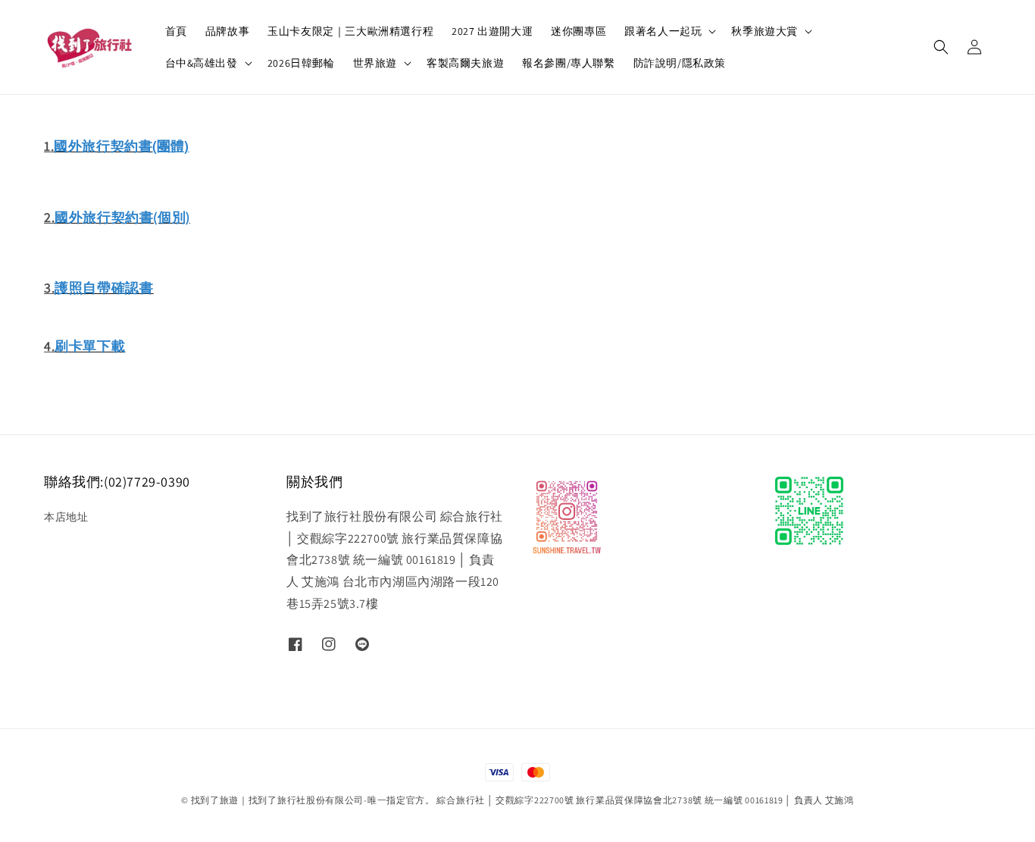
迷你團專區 (578, 31)
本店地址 (66, 517)
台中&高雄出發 (201, 63)
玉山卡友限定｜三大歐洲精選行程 (350, 31)
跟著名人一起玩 (663, 31)
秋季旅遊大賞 (764, 31)
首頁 (176, 31)
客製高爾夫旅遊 (465, 63)
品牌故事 (227, 31)
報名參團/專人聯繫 (568, 63)
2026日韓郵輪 (301, 63)
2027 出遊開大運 (492, 31)
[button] (941, 47)
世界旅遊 (375, 63)
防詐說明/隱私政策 (679, 63)
